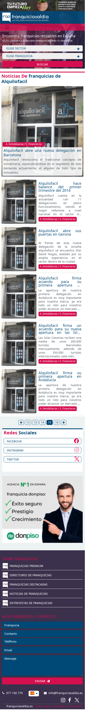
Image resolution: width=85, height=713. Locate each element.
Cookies (59, 706)
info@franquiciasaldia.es (65, 693)
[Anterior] (21, 422)
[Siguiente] (63, 422)
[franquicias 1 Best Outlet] (42, 5)
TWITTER (13, 459)
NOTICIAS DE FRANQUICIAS (28, 594)
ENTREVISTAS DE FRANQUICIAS (30, 603)
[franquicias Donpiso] (42, 509)
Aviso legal (43, 706)
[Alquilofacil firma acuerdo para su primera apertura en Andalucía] (18, 296)
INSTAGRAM (15, 450)
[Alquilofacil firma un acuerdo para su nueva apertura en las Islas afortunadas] (18, 344)
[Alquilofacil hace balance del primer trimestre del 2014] (18, 202)
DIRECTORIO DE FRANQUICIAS (30, 575)
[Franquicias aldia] (25, 17)
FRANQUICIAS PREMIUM (26, 566)
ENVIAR (41, 681)
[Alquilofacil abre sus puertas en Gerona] (18, 249)
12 (28, 422)
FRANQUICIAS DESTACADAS (28, 584)
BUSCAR (42, 64)
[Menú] (7, 27)
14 (42, 422)
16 (56, 422)
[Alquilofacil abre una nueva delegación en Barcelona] (42, 131)
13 (35, 422)
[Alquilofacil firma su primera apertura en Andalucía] (18, 391)
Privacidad (75, 706)
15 (49, 422)
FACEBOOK (14, 441)
